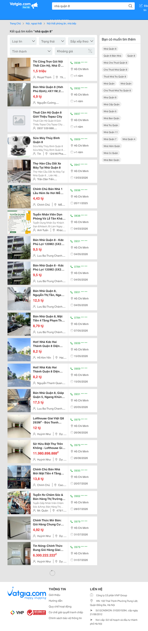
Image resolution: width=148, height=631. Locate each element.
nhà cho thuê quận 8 (115, 62)
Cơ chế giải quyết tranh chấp (66, 612)
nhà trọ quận (111, 125)
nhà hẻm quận (112, 146)
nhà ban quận (111, 118)
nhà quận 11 (111, 132)
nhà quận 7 (110, 139)
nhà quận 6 (110, 111)
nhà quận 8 (110, 48)
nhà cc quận (111, 152)
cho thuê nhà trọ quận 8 (117, 90)
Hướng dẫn (55, 600)
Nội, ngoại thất (34, 23)
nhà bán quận (111, 159)
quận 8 (131, 55)
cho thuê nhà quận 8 (115, 69)
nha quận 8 (110, 97)
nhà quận (109, 83)
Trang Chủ (15, 23)
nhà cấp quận (111, 104)
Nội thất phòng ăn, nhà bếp (61, 23)
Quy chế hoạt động (60, 606)
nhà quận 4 (129, 139)
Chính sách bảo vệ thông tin (65, 618)
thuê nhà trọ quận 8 (115, 76)
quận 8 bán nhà (112, 55)
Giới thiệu (54, 595)
